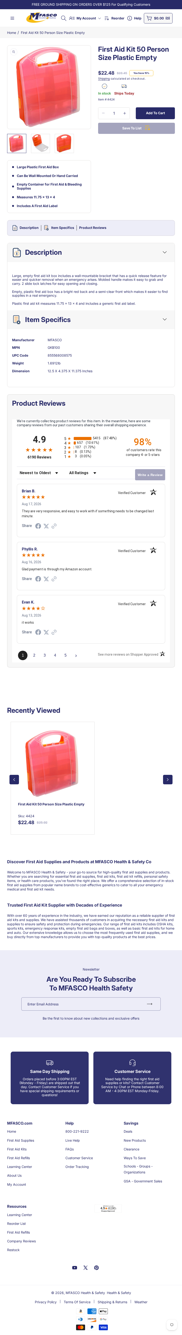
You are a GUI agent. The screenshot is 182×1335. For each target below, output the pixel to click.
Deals (128, 1131)
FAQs (69, 1149)
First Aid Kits (17, 1149)
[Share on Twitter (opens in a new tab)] (46, 526)
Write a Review (150, 475)
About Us (14, 1175)
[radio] (91, 438)
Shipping (104, 78)
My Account (16, 1184)
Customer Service (79, 1158)
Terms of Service (77, 1302)
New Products (135, 1140)
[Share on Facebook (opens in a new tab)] (38, 527)
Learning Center (19, 1167)
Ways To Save (135, 1158)
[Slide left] (14, 779)
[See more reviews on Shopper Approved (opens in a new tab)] (54, 526)
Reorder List (16, 1223)
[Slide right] (168, 779)
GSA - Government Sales (143, 1181)
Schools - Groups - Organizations (138, 1169)
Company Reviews (21, 1241)
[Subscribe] (149, 1004)
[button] (64, 18)
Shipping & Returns (112, 1302)
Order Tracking (77, 1167)
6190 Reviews (44, 457)
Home (11, 33)
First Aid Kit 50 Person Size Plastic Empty (53, 33)
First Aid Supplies (20, 1140)
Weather (140, 1302)
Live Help (72, 1140)
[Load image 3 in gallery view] (64, 143)
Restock (13, 1250)
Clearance (131, 1149)
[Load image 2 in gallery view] (40, 143)
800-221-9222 (77, 1131)
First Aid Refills (18, 1158)
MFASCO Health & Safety (85, 1293)
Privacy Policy (46, 1302)
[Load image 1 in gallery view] (16, 143)
